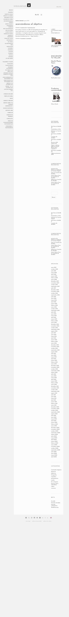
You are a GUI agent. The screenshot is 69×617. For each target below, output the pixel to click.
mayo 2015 (54, 315)
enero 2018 (54, 279)
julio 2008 (53, 451)
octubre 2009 (54, 431)
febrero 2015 (54, 320)
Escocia (11, 55)
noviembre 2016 (55, 291)
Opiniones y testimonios (9, 126)
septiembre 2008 (55, 450)
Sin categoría (23, 38)
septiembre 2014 (55, 329)
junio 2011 (53, 396)
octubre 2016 (54, 293)
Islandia (10, 53)
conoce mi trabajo (10, 115)
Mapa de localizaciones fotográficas (8, 122)
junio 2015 (53, 314)
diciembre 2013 (55, 345)
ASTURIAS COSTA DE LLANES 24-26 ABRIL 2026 (8, 74)
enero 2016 (54, 307)
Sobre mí (10, 112)
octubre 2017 (54, 284)
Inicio (11, 10)
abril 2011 (53, 400)
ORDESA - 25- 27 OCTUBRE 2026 (9, 86)
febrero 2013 (54, 362)
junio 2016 (53, 298)
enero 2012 (54, 384)
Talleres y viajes (8, 61)
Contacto (10, 118)
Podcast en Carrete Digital (56, 170)
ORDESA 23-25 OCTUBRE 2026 (9, 83)
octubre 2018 (54, 269)
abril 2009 (54, 439)
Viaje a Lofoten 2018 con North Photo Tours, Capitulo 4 (55, 147)
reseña (53, 480)
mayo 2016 (54, 300)
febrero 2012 (54, 382)
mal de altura (9, 30)
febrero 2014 (54, 341)
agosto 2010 (54, 413)
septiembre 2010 (55, 412)
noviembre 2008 (55, 446)
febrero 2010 (54, 424)
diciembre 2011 (55, 386)
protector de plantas (54, 169)
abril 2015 (53, 317)
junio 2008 (54, 453)
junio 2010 (53, 417)
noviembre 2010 (55, 408)
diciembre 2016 (55, 289)
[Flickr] (40, 518)
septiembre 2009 (55, 432)
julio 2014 (53, 332)
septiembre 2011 (55, 391)
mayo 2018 (54, 272)
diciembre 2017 (55, 281)
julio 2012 (53, 374)
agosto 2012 (54, 372)
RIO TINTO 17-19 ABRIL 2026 (9, 70)
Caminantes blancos (10, 26)
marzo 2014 (54, 339)
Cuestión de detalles (54, 137)
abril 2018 (53, 274)
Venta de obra (8, 96)
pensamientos (54, 478)
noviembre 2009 (55, 429)
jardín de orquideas (10, 36)
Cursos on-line (8, 94)
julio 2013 (53, 353)
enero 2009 (54, 444)
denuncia (53, 471)
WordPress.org (54, 507)
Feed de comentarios (54, 505)
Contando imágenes (56, 469)
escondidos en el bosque (8, 21)
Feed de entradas (55, 502)
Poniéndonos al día (56, 129)
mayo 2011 (53, 398)
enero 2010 (54, 425)
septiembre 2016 (55, 295)
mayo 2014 (54, 336)
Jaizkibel (10, 48)
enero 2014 (54, 343)
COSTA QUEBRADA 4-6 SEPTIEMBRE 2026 (8, 78)
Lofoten (10, 51)
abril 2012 (53, 379)
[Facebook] (26, 518)
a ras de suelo (9, 32)
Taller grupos (9, 65)
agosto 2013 (54, 351)
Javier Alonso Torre (31, 27)
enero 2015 (54, 322)
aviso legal (28, 521)
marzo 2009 (54, 441)
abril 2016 (53, 301)
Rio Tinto (10, 41)
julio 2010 (53, 415)
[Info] (45, 518)
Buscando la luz (8, 17)
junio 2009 (54, 436)
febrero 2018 (54, 277)
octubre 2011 (54, 389)
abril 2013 (53, 358)
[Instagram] (32, 518)
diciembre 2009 (55, 427)
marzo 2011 (54, 401)
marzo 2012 (54, 381)
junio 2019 (53, 267)
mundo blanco (9, 24)
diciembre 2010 (55, 407)
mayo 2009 (54, 438)
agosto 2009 (54, 434)
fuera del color (8, 38)
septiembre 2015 (55, 310)
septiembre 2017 (55, 286)
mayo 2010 (54, 419)
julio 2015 (53, 312)
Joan (52, 172)
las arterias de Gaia (9, 44)
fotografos (54, 475)
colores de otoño (8, 19)
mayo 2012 (54, 377)
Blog (11, 98)
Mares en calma (9, 14)
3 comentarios (28, 38)
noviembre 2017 (55, 283)
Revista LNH (9, 110)
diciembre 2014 (55, 324)
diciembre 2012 (55, 365)
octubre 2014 (54, 327)
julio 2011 (53, 394)
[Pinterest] (37, 518)
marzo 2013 (54, 360)
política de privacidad (36, 521)
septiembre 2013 (55, 350)
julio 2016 (53, 296)
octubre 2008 (54, 448)
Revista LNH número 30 (54, 143)
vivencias (53, 488)
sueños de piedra (8, 33)
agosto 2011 (54, 393)
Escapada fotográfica (9, 67)
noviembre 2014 (55, 326)
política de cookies (47, 521)
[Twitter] (29, 518)
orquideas (53, 476)
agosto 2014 (54, 331)
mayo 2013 (54, 357)
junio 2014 (53, 334)
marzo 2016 (54, 303)
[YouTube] (34, 518)
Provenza (10, 50)
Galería (10, 12)
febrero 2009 (54, 443)
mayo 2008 (54, 455)
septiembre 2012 (55, 370)
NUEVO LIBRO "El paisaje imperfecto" (8, 104)
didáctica (53, 473)
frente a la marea (8, 15)
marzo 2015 (54, 319)
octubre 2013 (54, 348)
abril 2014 (53, 338)
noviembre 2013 (55, 346)
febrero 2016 (54, 305)
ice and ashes (9, 58)
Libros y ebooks (8, 100)
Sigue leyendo (35, 36)
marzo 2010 (54, 422)
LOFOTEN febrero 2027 (8, 89)
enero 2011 (53, 405)
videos (52, 486)
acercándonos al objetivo (29, 24)
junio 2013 (53, 355)
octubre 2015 (54, 308)
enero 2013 (54, 363)
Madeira (11, 56)
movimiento (10, 40)
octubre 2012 (54, 369)
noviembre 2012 (55, 367)
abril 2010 (53, 420)
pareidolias (10, 46)
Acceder (53, 501)
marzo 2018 (54, 276)
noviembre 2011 (55, 388)
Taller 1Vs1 (10, 63)
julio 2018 (53, 270)
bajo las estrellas (8, 28)
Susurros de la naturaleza (54, 484)
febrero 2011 (54, 403)
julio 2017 (53, 288)
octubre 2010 (54, 410)
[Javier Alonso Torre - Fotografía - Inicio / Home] (22, 5)
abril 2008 (54, 456)
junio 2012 (53, 376)
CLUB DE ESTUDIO (8, 108)
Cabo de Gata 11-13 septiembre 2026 (8, 80)
